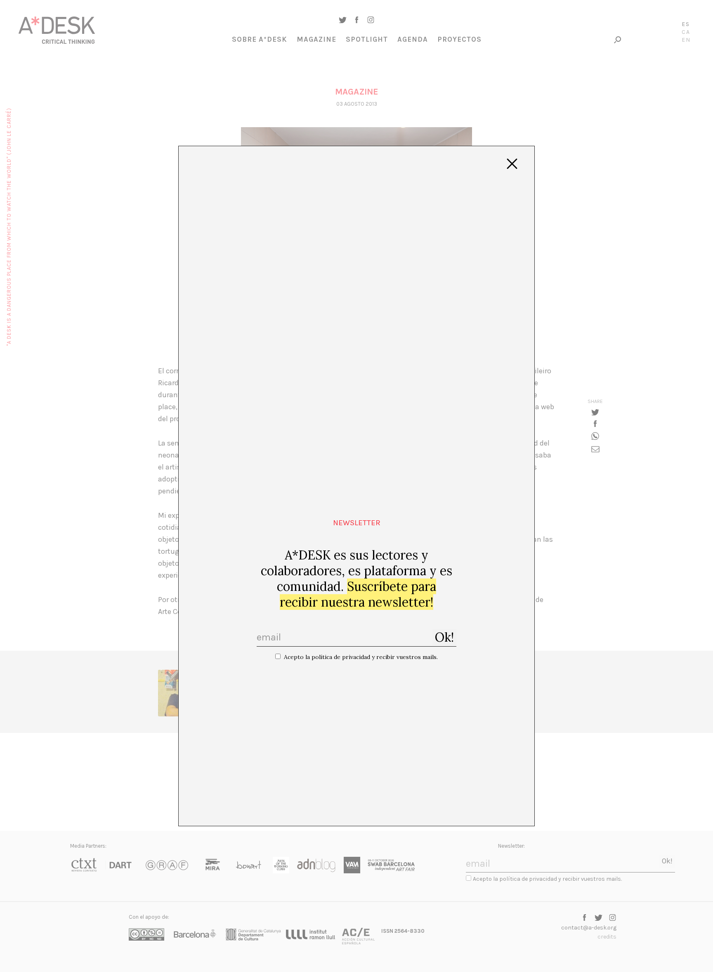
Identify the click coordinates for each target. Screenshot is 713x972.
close (512, 164)
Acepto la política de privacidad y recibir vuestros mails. (361, 657)
